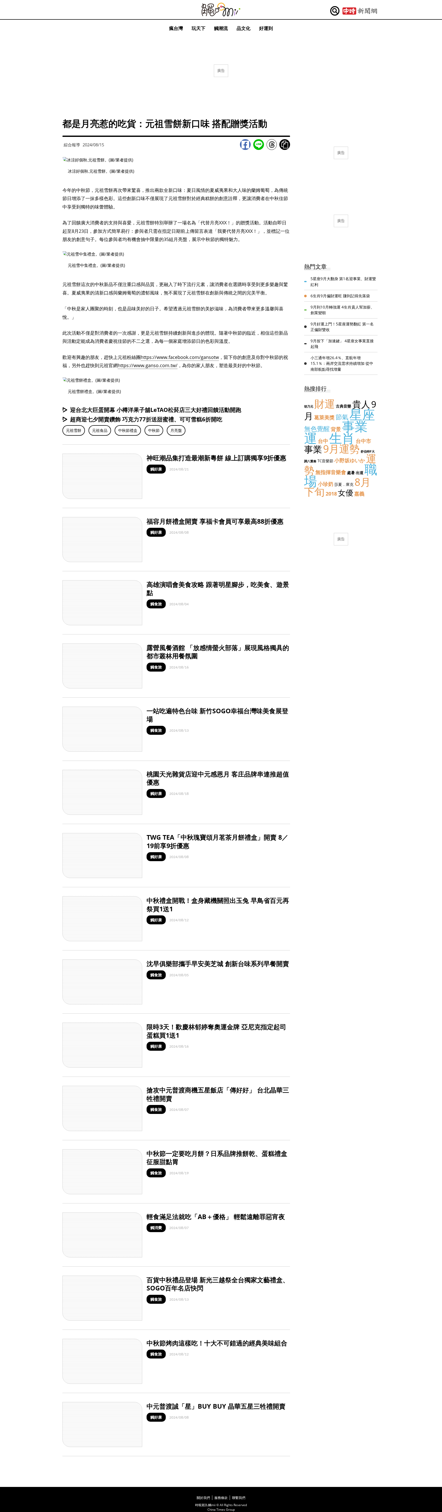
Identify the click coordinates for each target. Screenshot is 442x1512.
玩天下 (198, 28)
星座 (362, 414)
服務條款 (221, 1497)
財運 (324, 404)
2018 (331, 493)
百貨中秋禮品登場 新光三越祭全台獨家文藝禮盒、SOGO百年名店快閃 (218, 1283)
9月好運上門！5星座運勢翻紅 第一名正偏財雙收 (342, 326)
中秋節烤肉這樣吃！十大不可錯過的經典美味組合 (217, 1343)
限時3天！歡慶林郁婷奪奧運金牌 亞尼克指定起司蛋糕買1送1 (216, 1030)
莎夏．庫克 (343, 484)
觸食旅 (156, 603)
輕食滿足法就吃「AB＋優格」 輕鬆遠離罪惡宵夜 (216, 1216)
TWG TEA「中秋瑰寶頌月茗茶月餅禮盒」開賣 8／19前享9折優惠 (217, 841)
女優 (345, 492)
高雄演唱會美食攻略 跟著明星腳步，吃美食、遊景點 (218, 588)
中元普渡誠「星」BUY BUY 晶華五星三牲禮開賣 (216, 1406)
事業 (313, 449)
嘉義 (359, 493)
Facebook (245, 144)
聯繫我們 (238, 1497)
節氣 (342, 416)
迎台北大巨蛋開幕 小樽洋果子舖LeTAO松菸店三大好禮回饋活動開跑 (155, 409)
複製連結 (284, 144)
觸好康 (156, 469)
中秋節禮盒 (127, 430)
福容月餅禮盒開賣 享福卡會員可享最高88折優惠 (215, 521)
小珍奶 (325, 483)
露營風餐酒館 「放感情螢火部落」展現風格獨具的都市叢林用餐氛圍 (218, 651)
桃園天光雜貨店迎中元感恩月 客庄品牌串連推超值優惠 (218, 778)
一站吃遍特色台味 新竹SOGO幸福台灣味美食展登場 (217, 715)
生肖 (342, 438)
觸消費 (156, 1227)
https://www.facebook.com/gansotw (180, 357)
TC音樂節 (325, 460)
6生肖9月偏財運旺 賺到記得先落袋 (340, 295)
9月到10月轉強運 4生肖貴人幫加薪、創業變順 (342, 309)
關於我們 (203, 1497)
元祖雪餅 (73, 430)
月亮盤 (176, 430)
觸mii (221, 9)
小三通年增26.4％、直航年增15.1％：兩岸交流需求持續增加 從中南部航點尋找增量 (342, 363)
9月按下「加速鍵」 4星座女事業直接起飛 (342, 343)
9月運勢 (341, 449)
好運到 (266, 28)
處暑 (351, 472)
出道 (359, 472)
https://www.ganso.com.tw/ (148, 365)
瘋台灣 (176, 28)
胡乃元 (308, 406)
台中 (323, 440)
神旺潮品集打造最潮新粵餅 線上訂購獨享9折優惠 (216, 457)
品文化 (243, 28)
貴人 (361, 404)
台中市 (363, 440)
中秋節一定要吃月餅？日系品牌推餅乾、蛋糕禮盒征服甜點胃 (217, 1157)
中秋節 (154, 430)
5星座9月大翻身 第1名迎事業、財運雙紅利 (343, 281)
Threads (272, 144)
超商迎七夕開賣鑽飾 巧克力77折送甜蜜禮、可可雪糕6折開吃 (146, 419)
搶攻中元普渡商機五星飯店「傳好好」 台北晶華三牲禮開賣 (218, 1094)
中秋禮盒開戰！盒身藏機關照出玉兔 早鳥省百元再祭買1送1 (218, 904)
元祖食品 (99, 430)
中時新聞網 (359, 11)
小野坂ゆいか (349, 460)
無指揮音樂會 (330, 472)
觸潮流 (221, 28)
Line (258, 144)
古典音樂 (343, 406)
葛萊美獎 (324, 417)
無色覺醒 (317, 428)
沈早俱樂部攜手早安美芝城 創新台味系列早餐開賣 (218, 963)
